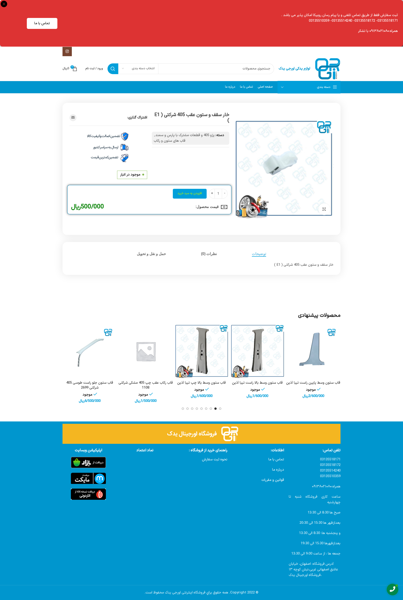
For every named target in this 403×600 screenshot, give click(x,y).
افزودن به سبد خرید (189, 193)
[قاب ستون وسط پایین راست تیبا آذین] (313, 351)
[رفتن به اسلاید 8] (187, 408)
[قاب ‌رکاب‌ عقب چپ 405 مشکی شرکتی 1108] (145, 351)
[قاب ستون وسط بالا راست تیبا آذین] (257, 351)
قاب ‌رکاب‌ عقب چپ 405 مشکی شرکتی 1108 (145, 385)
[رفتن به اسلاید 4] (206, 408)
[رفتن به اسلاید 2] (215, 408)
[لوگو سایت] (327, 68)
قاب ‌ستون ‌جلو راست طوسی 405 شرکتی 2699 (89, 385)
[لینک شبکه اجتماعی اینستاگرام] (67, 51)
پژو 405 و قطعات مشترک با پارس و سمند (185, 135)
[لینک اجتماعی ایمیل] (72, 117)
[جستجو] (113, 68)
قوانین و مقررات (272, 480)
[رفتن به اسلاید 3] (211, 408)
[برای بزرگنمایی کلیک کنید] (324, 209)
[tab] (259, 254)
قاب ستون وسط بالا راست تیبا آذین (257, 383)
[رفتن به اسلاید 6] (197, 408)
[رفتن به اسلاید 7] (192, 408)
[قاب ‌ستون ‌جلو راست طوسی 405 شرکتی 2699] (90, 351)
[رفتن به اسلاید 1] (220, 408)
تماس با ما (42, 23)
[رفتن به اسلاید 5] (201, 408)
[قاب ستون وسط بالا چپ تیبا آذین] (201, 351)
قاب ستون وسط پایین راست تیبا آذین (313, 383)
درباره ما (278, 469)
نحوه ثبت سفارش (214, 459)
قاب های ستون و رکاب (169, 141)
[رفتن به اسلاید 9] (183, 408)
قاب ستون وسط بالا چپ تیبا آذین (201, 383)
